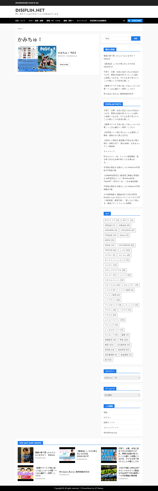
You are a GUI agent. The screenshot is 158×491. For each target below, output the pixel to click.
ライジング (111, 325)
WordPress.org (110, 432)
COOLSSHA (128, 230)
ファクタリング (113, 305)
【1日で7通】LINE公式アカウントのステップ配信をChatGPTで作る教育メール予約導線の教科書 (129, 472)
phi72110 (62, 56)
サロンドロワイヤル (115, 270)
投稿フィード (109, 422)
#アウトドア (112, 220)
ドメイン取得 (126, 290)
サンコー (110, 275)
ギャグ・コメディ (32, 70)
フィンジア (131, 305)
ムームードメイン (114, 320)
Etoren (124, 235)
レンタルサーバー (114, 330)
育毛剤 (109, 349)
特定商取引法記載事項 (98, 20)
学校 (124, 340)
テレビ (41, 70)
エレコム (124, 255)
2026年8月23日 (41, 458)
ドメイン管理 (112, 295)
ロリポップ (111, 335)
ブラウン (110, 310)
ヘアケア (125, 310)
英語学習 (123, 349)
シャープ (125, 275)
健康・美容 (68, 20)
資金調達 (126, 354)
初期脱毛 (110, 340)
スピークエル (112, 285)
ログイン (107, 417)
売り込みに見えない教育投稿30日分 (118, 93)
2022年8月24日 (72, 56)
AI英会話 (124, 225)
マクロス (110, 315)
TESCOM (110, 250)
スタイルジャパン (114, 280)
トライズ (110, 290)
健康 (125, 335)
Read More (64, 65)
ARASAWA (111, 230)
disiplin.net (30, 10)
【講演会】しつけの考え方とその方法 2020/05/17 (87, 454)
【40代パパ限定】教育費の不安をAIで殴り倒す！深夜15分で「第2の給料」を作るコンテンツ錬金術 (122, 143)
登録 (105, 412)
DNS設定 (110, 235)
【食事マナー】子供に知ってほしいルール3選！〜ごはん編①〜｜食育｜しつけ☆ (122, 126)
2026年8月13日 (41, 479)
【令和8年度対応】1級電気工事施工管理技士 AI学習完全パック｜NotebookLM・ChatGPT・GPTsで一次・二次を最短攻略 (121, 178)
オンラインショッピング (117, 260)
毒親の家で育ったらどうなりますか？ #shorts (45, 453)
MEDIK (109, 240)
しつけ (125, 250)
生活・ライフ (20, 20)
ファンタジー (48, 70)
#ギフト (128, 220)
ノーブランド (112, 300)
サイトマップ (82, 20)
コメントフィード (111, 427)
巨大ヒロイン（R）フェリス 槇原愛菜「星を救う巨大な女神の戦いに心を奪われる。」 (121, 159)
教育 (109, 345)
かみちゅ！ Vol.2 (67, 52)
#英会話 (110, 225)
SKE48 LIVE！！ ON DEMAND (119, 245)
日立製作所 (123, 345)
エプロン (110, 255)
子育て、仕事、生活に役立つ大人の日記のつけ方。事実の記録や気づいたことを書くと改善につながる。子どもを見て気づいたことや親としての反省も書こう (128, 456)
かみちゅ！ (23, 70)
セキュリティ (131, 285)
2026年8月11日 (65, 475)
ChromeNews (86, 488)
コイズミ (111, 265)
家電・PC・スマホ (53, 20)
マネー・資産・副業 (36, 20)
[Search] (124, 20)
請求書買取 (111, 354)
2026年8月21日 (82, 459)
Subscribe (136, 20)
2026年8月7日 (124, 479)
